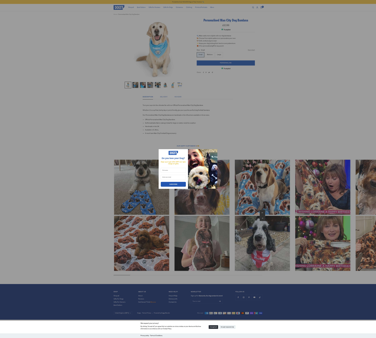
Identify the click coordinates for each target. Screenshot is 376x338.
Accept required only (227, 327)
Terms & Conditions (156, 335)
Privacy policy (145, 335)
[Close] (215, 151)
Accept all (213, 327)
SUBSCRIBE (173, 184)
